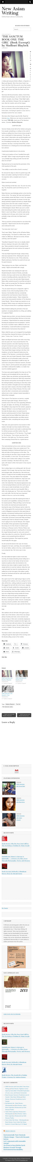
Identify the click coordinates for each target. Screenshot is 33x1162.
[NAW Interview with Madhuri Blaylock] (8, 673)
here (8, 118)
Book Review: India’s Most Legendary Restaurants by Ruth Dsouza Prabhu (15, 1107)
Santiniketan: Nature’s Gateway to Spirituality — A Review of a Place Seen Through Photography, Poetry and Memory (16, 858)
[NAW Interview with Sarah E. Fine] (8, 688)
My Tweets (5, 908)
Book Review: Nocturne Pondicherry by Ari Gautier (15, 1099)
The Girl (18, 704)
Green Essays (10, 1131)
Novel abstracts (6, 34)
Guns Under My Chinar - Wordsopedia (16, 1120)
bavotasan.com (24, 1160)
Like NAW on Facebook (12, 1014)
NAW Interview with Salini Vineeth (20, 818)
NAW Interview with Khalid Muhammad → (24, 715)
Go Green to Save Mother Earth (14, 1145)
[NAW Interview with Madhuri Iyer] (22, 673)
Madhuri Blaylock (10, 704)
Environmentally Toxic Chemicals (14, 1135)
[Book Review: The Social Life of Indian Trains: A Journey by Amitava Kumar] (16, 1070)
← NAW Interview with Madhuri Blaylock (8, 715)
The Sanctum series (7, 706)
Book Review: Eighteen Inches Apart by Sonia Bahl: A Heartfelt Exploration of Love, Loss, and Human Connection (17, 1091)
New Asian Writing (13, 11)
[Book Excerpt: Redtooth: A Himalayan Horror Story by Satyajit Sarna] (16, 867)
